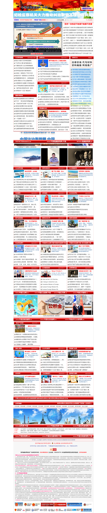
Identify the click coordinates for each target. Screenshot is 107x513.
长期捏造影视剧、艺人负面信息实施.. (26, 237)
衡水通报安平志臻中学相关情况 (81, 94)
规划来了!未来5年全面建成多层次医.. (80, 384)
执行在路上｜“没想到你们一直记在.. (79, 232)
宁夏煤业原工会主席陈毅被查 (24, 65)
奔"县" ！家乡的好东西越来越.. (24, 101)
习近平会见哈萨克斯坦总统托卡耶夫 (50, 79)
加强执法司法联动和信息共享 (24, 108)
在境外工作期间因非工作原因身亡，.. (53, 182)
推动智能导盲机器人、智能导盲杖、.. (26, 367)
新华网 (31, 430)
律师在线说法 (46, 168)
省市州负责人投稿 (32, 57)
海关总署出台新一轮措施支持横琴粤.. (80, 367)
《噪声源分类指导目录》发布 (24, 88)
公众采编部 (39, 440)
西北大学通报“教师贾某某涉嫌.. (81, 138)
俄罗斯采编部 (78, 406)
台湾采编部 (28, 406)
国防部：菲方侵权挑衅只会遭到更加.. (80, 289)
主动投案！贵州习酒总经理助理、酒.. (26, 259)
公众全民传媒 (19, 168)
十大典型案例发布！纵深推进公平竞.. (26, 239)
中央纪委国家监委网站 (31, 429)
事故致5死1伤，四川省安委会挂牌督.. (80, 262)
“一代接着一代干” (20, 118)
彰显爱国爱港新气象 (85, 351)
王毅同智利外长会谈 (31, 271)
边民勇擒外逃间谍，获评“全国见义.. (79, 284)
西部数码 (62, 430)
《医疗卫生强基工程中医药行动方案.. (80, 394)
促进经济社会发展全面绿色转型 (24, 113)
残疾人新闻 (18, 348)
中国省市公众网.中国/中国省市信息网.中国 (54, 243)
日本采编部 (40, 406)
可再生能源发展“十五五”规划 (24, 126)
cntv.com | (47, 432)
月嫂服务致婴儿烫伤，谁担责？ (51, 187)
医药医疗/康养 (73, 373)
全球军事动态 (73, 268)
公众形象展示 (46, 373)
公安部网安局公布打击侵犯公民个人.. (26, 184)
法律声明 (44, 440)
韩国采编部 (58, 406)
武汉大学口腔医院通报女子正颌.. (82, 98)
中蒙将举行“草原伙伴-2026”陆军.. (79, 282)
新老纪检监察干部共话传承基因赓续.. (54, 389)
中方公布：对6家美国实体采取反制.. (26, 282)
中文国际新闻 (19, 268)
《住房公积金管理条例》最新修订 (26, 315)
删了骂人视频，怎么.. (58, 171)
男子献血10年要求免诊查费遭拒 (81, 133)
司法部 (73, 429)
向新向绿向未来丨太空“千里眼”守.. (52, 229)
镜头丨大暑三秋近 (20, 257)
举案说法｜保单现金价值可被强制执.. (53, 179)
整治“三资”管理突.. (84, 246)
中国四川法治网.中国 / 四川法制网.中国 (80, 243)
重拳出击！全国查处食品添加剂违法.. (27, 334)
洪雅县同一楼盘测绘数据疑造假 (81, 123)
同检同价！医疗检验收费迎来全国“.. (79, 392)
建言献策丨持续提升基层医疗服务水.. (53, 214)
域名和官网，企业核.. (31, 171)
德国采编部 (52, 406)
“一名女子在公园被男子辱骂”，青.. (25, 207)
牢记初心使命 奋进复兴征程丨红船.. (79, 189)
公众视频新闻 (73, 168)
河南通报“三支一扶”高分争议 (81, 96)
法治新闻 (17, 193)
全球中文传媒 (27, 5)
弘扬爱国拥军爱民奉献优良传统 (24, 128)
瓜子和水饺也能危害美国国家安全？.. (26, 279)
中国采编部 (16, 406)
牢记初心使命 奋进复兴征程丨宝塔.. (79, 182)
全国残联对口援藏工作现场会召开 (25, 360)
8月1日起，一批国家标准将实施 (49, 104)
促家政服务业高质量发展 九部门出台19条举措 (78, 43)
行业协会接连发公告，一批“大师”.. (52, 237)
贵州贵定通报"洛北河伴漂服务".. (82, 91)
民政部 (69, 429)
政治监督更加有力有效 (49, 209)
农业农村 (17, 373)
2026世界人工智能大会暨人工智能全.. (26, 289)
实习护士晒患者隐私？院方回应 (81, 79)
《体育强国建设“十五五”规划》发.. (52, 370)
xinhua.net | (41, 432)
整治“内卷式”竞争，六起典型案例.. (25, 229)
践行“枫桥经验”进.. (84, 221)
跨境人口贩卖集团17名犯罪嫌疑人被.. (26, 234)
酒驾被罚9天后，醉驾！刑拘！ (80, 315)
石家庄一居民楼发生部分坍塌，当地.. (26, 212)
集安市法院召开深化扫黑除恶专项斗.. (80, 234)
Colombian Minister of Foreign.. (50, 284)
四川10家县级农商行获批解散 (51, 234)
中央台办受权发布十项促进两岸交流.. (80, 365)
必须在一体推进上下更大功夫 (24, 73)
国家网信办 (78, 429)
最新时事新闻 (19, 95)
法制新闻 (41, 83)
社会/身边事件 (19, 243)
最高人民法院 (40, 429)
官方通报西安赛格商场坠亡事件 (81, 81)
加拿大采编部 (85, 406)
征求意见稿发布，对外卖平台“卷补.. (52, 204)
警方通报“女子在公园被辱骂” (24, 80)
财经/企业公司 (46, 218)
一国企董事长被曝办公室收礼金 (81, 113)
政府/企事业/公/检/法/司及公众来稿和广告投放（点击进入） (74, 403)
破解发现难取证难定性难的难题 (24, 111)
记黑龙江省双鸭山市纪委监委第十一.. (54, 384)
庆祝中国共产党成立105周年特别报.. (53, 392)
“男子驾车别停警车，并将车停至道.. (26, 209)
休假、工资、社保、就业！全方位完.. (26, 264)
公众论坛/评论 (73, 193)
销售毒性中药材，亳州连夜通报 (81, 101)
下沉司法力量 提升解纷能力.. (23, 63)
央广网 (38, 430)
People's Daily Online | (33, 432)
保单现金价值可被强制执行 (23, 70)
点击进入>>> (44, 20)
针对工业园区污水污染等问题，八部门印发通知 (79, 32)
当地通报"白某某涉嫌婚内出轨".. (82, 86)
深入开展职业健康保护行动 (23, 123)
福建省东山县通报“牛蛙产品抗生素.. (26, 339)
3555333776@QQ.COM (26, 20)
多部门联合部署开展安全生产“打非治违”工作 (78, 53)
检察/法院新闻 (73, 218)
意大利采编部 (71, 406)
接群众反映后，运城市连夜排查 (81, 121)
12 (53, 48)
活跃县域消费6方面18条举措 (23, 106)
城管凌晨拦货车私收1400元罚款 (81, 72)
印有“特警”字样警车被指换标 (81, 77)
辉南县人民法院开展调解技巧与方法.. (80, 229)
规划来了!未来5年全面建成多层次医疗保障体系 (79, 27)
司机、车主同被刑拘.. (31, 221)
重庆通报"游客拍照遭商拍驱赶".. (82, 69)
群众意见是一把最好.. (58, 196)
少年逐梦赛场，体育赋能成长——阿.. (53, 360)
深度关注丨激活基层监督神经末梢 (52, 212)
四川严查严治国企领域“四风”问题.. (79, 264)
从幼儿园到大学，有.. (58, 351)
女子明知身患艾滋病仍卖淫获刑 (24, 85)
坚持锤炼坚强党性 (74, 212)
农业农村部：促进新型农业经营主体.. (26, 394)
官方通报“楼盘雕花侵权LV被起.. (82, 103)
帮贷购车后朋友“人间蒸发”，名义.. (52, 189)
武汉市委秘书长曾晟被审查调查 (24, 68)
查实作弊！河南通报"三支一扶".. (82, 89)
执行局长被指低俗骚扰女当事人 (81, 84)
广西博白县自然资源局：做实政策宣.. (53, 259)
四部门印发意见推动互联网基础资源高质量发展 (79, 50)
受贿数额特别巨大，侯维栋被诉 (24, 78)
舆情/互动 (75, 57)
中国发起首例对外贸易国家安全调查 (26, 284)
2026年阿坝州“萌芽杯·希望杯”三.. (25, 254)
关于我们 (34, 440)
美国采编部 (34, 406)
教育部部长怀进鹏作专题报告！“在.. (52, 365)
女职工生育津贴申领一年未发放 (81, 118)
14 (57, 48)
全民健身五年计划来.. (31, 246)
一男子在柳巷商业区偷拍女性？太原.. (26, 214)
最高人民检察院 (47, 429)
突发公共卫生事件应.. (85, 376)
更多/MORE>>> (64, 57)
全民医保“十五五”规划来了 (23, 90)
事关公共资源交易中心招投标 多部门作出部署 (78, 45)
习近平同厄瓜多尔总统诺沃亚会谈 (50, 69)
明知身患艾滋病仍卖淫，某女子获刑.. (26, 232)
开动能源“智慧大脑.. (58, 221)
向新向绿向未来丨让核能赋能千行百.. (53, 239)
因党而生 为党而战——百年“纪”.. (79, 184)
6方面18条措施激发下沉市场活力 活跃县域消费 (79, 30)
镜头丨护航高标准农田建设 (23, 392)
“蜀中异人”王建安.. (57, 376)
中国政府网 (53, 429)
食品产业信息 (19, 323)
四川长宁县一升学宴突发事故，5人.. (80, 254)
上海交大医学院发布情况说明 (51, 362)
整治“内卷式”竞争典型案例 (23, 60)
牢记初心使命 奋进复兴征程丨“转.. (79, 187)
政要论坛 (41, 57)
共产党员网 (23, 429)
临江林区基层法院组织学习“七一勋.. (79, 239)
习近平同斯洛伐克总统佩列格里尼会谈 (51, 71)
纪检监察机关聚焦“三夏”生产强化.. (25, 384)
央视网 (35, 430)
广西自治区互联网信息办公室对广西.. (26, 182)
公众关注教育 (46, 348)
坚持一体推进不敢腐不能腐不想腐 (78, 24)
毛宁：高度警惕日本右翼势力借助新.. (26, 287)
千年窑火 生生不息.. (84, 196)
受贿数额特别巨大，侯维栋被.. (58, 111)
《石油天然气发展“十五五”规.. (24, 103)
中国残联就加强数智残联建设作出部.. (26, 362)
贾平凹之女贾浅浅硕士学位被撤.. (82, 111)
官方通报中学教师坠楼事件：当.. (82, 128)
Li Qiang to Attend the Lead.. (50, 282)
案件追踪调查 (19, 218)
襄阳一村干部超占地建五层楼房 (81, 136)
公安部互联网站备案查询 (54, 430)
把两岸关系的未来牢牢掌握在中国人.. (80, 362)
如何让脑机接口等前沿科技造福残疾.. (26, 370)
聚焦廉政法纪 (43, 108)
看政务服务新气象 (57, 246)
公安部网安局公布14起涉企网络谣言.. (26, 179)
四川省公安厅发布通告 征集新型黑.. (79, 259)
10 (48, 48)
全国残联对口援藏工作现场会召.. (25, 83)
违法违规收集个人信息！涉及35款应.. (26, 187)
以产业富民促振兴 (30, 376)
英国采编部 (46, 406)
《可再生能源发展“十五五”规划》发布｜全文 (78, 38)
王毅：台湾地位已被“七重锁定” (78, 370)
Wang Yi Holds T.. (57, 271)
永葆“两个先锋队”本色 (75, 179)
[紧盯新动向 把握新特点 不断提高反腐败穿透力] (53, 16)
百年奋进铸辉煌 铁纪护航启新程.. (52, 387)
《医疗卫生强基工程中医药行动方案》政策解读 (79, 35)
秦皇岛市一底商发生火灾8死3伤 (24, 75)
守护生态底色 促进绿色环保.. (50, 264)
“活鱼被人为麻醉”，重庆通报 (24, 344)
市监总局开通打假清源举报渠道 (81, 131)
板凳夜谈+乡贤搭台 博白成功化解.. (52, 262)
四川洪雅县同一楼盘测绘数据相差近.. (53, 207)
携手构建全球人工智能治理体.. (58, 60)
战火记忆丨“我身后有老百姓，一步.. (53, 394)
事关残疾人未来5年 (30, 351)
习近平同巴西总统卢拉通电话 (48, 74)
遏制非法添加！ (32, 326)
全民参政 (44, 193)
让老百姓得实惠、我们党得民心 (24, 116)
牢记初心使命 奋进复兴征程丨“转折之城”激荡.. (39, 51)
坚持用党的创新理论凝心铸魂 (78, 214)
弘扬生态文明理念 (74, 207)
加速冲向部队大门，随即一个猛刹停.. (80, 287)
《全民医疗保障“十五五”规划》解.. (79, 389)
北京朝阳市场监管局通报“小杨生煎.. (26, 342)
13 (55, 48)
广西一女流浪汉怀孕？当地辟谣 (81, 106)
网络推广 (90, 57)
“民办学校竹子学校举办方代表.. (81, 126)
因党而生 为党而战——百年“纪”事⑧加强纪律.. (16, 51)
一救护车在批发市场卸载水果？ (81, 108)
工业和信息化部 (60, 429)
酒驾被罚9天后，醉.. (31, 196)
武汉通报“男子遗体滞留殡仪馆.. (81, 74)
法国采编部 (64, 406)
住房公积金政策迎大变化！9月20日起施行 (52, 94)
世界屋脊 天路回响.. (84, 171)
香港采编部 (22, 406)
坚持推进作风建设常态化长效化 (78, 209)
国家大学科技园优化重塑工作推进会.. (53, 367)
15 (59, 48)
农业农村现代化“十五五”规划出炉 (25, 389)
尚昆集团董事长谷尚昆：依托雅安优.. (53, 232)
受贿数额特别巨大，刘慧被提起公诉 (50, 124)
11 (50, 48)
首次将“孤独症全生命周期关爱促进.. (26, 365)
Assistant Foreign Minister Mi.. (50, 287)
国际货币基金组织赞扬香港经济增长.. (80, 360)
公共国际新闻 (46, 268)
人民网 (27, 430)
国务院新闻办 (85, 429)
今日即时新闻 (19, 57)
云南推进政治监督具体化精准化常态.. (53, 254)
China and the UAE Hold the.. (50, 279)
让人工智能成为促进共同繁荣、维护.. (26, 189)
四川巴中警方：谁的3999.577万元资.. (80, 257)
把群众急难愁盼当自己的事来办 (24, 98)
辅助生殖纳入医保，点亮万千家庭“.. (79, 387)
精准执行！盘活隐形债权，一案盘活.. (80, 237)
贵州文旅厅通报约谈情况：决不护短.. (53, 257)
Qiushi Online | (24, 432)
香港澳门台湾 (73, 348)
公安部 (66, 429)
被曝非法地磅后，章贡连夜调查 (81, 116)
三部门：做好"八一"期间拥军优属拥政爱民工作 (79, 40)
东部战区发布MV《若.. (85, 271)
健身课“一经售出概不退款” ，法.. (52, 184)
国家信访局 (23, 430)
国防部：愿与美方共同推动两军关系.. (80, 279)
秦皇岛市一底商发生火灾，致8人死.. (26, 204)
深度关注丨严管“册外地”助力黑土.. (25, 387)
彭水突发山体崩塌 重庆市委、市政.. (26, 262)
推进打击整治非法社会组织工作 (24, 121)
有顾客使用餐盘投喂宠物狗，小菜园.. (27, 337)
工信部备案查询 (44, 430)
